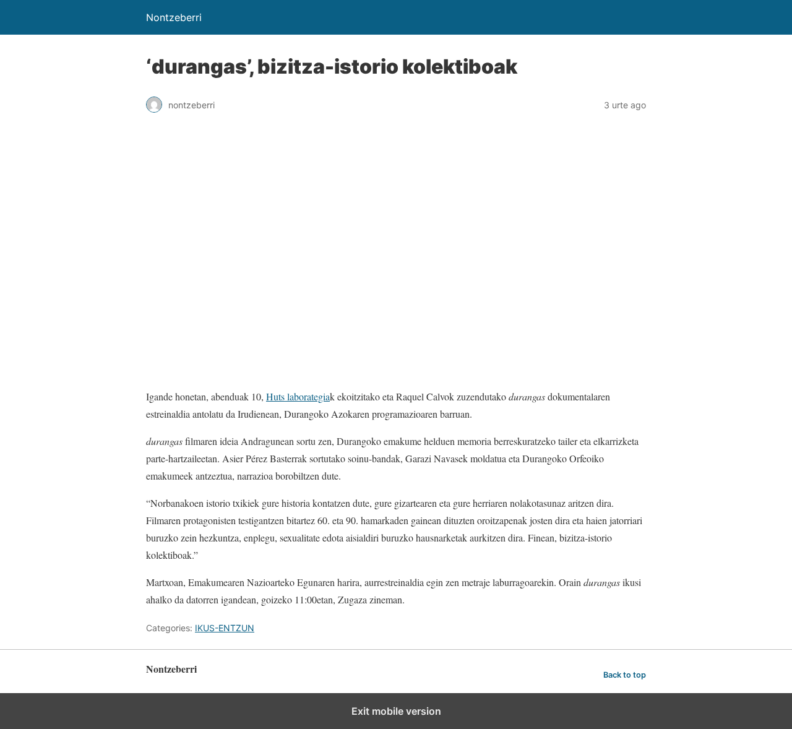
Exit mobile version (396, 711)
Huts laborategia (298, 396)
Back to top (624, 674)
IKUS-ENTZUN (224, 628)
